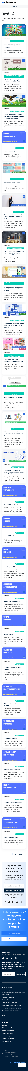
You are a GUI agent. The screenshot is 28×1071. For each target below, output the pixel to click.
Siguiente (21, 854)
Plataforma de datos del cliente (15, 248)
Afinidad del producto (10, 536)
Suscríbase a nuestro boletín (14, 890)
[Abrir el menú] (3, 1018)
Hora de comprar (8, 634)
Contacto (4, 1025)
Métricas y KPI (19, 148)
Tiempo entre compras (10, 738)
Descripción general (8, 990)
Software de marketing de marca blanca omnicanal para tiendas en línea (13, 433)
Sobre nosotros (6, 1041)
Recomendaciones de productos (11, 1005)
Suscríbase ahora (20, 974)
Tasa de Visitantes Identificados (13, 505)
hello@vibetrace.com (20, 1062)
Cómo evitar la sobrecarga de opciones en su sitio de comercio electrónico (13, 45)
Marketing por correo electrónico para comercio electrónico (14, 76)
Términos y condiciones (9, 1028)
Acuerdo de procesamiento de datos (12, 1036)
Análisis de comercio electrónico (11, 1008)
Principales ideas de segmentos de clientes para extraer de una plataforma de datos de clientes (14, 253)
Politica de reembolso (8, 1038)
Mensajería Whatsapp (8, 997)
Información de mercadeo (16, 41)
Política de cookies (7, 1033)
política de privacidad (8, 1030)
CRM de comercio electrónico (10, 1010)
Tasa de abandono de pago (11, 837)
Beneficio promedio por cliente (12, 769)
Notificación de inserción (9, 1000)
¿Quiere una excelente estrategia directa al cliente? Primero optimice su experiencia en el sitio (14, 116)
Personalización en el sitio (9, 1002)
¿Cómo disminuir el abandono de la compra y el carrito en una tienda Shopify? (14, 325)
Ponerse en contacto (14, 933)
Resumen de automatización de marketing (14, 393)
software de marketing (17, 428)
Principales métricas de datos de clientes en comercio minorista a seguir (13, 216)
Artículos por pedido (9, 566)
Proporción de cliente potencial (13, 802)
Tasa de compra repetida (11, 151)
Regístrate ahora (14, 939)
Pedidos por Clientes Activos (12, 601)
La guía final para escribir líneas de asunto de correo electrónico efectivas (13, 288)
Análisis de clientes (18, 211)
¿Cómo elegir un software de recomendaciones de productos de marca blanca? (14, 472)
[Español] (21, 1065)
